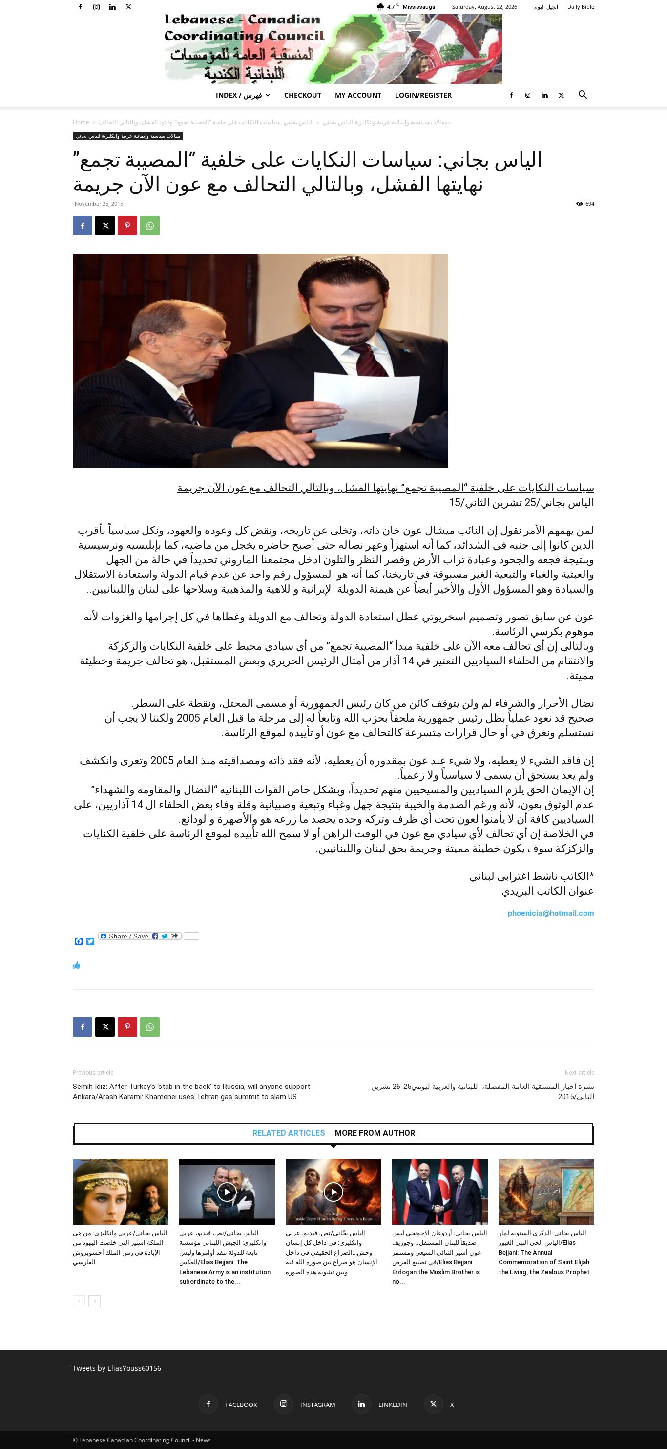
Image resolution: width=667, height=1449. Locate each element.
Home (81, 122)
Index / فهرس (239, 95)
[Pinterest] (127, 225)
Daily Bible (580, 6)
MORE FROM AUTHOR (375, 1133)
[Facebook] (80, 7)
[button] (582, 96)
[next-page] (94, 1301)
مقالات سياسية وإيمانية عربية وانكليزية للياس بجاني (385, 122)
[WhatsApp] (150, 225)
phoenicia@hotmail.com (551, 912)
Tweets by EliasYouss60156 (117, 1368)
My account (358, 95)
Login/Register (423, 95)
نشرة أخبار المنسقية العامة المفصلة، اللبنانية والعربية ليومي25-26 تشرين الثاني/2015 (482, 1091)
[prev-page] (79, 1301)
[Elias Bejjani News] (333, 49)
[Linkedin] (112, 7)
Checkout (302, 95)
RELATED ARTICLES (288, 1133)
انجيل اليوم (546, 6)
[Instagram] (96, 7)
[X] (128, 7)
